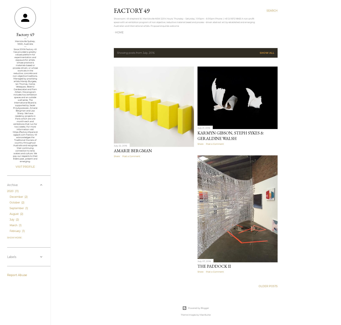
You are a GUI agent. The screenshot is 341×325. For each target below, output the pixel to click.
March (15, 225)
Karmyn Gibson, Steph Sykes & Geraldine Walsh (230, 135)
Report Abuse (17, 275)
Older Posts (268, 286)
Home (119, 32)
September (18, 208)
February (17, 231)
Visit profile (25, 166)
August (16, 214)
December (18, 196)
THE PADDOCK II (214, 266)
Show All (267, 52)
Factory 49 (132, 10)
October (17, 202)
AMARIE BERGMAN (133, 150)
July (14, 219)
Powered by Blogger (198, 308)
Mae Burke (205, 314)
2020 (12, 191)
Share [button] (117, 156)
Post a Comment (131, 156)
